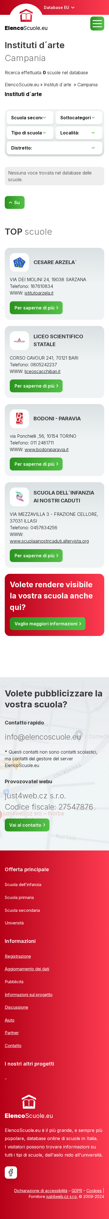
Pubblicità (14, 981)
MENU (97, 24)
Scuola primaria (19, 897)
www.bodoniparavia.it (46, 449)
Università (14, 923)
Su (17, 202)
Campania (87, 84)
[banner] (26, 18)
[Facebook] (11, 1172)
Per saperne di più (34, 308)
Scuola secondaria (22, 910)
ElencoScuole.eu (22, 84)
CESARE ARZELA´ (55, 262)
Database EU (56, 7)
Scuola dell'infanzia (23, 884)
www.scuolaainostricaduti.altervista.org (49, 541)
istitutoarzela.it (39, 293)
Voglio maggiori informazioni (46, 623)
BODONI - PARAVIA (57, 418)
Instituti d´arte (58, 84)
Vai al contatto (25, 825)
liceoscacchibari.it (42, 371)
